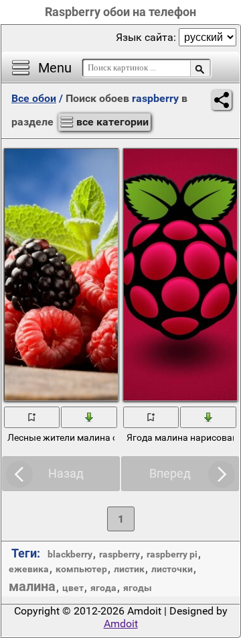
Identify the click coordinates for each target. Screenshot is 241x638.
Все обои (33, 98)
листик (129, 569)
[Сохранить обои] (89, 416)
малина (32, 586)
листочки (172, 569)
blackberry (70, 554)
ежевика (29, 569)
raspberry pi (172, 554)
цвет (73, 587)
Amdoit (121, 623)
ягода (103, 587)
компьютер (81, 569)
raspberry (119, 554)
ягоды (137, 587)
